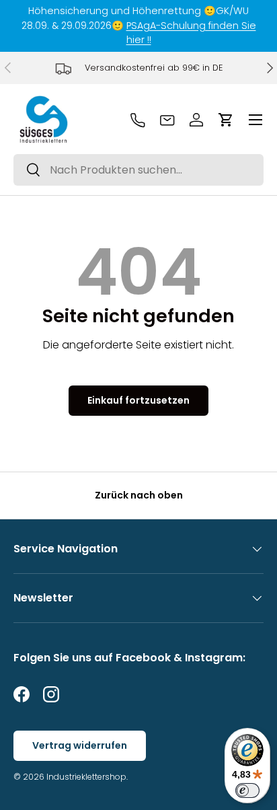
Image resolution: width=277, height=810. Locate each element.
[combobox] (138, 170)
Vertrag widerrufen (79, 745)
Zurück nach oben (139, 495)
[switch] (247, 790)
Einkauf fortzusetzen (138, 400)
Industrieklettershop (86, 776)
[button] (226, 120)
